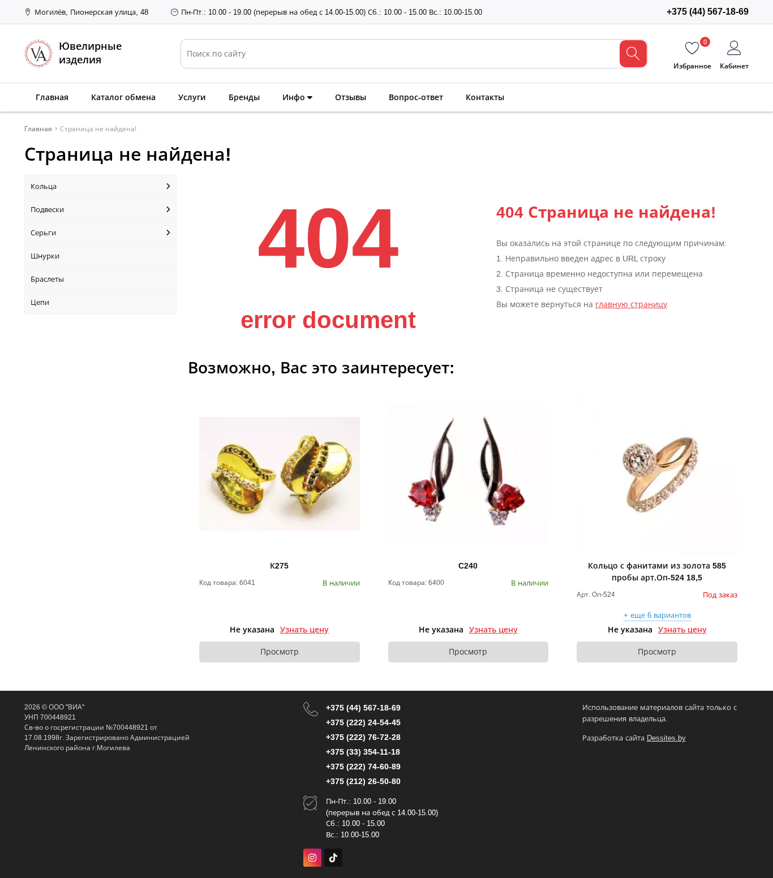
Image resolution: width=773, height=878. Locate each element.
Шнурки (45, 256)
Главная (52, 97)
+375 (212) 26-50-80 (363, 781)
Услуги (192, 97)
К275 (279, 565)
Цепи (40, 302)
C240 (468, 565)
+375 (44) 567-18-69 (363, 707)
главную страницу (631, 304)
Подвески (47, 209)
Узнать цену (304, 629)
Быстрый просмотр (279, 474)
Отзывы (350, 97)
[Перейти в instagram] (312, 858)
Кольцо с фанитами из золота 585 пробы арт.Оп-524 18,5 (657, 571)
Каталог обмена (123, 97)
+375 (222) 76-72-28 (363, 737)
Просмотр (279, 651)
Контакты (485, 97)
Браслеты (47, 279)
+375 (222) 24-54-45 (363, 722)
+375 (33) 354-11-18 (363, 751)
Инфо (294, 97)
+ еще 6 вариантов (657, 615)
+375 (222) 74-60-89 (363, 766)
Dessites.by (666, 738)
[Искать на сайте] (633, 53)
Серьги (43, 233)
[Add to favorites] (352, 402)
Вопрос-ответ (416, 97)
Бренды (244, 97)
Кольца (44, 186)
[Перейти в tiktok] (333, 858)
